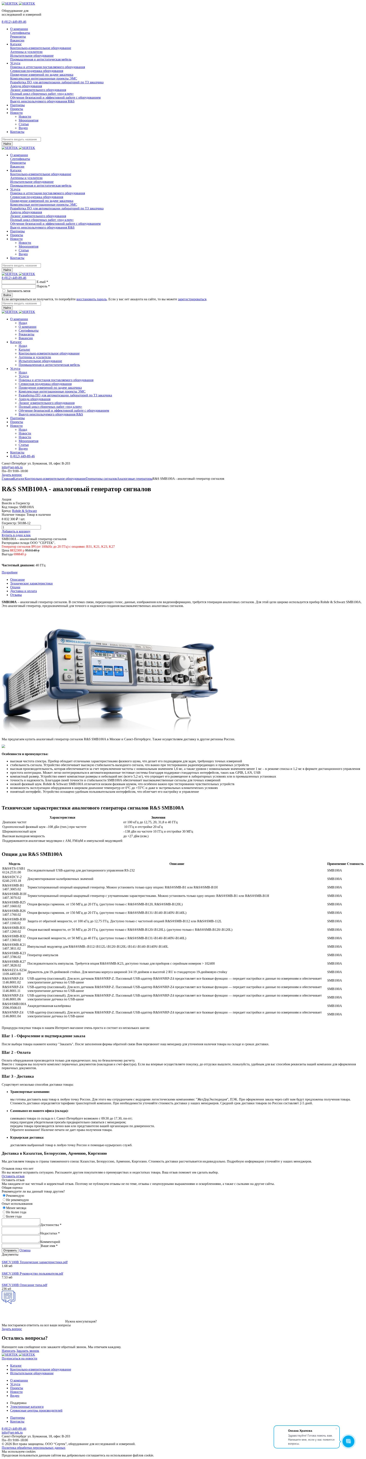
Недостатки (50, 1233)
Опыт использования (17, 1203)
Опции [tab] (15, 587)
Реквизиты (18, 36)
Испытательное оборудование (32, 55)
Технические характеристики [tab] (31, 583)
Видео (23, 128)
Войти (7, 295)
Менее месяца (16, 1208)
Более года (14, 1216)
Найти (7, 143)
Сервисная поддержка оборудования (36, 71)
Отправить (10, 1250)
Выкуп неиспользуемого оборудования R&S (42, 101)
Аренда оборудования (26, 86)
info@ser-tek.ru (12, 467)
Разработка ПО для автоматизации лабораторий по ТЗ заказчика (57, 82)
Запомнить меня (18, 291)
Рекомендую (15, 1195)
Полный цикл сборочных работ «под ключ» (42, 93)
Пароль (43, 286)
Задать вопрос (12, 475)
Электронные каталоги (27, 1406)
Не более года (16, 1212)
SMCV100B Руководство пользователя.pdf (32, 1273)
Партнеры (17, 105)
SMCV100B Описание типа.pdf (24, 1285)
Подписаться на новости (19, 1358)
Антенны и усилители (26, 52)
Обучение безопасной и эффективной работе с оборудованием (55, 97)
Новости (16, 112)
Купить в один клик (16, 535)
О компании (19, 29)
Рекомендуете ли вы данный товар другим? (33, 1191)
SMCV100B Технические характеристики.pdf (35, 1262)
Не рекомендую (17, 1200)
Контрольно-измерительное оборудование (40, 48)
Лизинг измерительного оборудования (38, 90)
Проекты (16, 109)
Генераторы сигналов (101, 478)
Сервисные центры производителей (36, 1410)
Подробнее (10, 572)
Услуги (15, 63)
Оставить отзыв (13, 1176)
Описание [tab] (17, 579)
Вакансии (17, 40)
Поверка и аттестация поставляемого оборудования (47, 67)
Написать (8, 1351)
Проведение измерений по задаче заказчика (41, 74)
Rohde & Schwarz (24, 511)
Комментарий (50, 1242)
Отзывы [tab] (16, 595)
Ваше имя (49, 1246)
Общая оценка (12, 1187)
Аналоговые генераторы (134, 478)
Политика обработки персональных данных (33, 1447)
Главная (7, 478)
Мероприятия (28, 120)
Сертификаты (20, 32)
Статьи (24, 124)
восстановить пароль (91, 299)
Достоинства (50, 1225)
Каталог (16, 44)
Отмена (24, 1250)
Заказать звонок (27, 1351)
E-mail (42, 282)
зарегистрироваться (192, 299)
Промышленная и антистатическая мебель (40, 59)
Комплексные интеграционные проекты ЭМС (43, 78)
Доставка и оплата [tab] (23, 591)
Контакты (17, 132)
